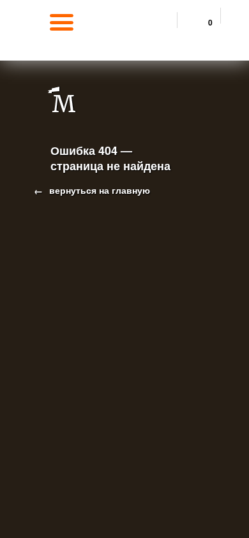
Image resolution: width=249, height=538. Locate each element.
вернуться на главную (98, 190)
